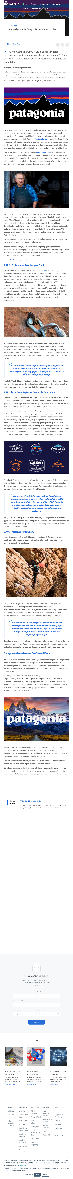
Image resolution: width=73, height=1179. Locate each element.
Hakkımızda (59, 1107)
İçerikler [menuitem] (25, 8)
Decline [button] (45, 1174)
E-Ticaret (22, 1124)
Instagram (58, 1128)
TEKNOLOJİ (53, 1068)
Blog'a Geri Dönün (15, 44)
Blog (44, 1131)
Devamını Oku (10, 1085)
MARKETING (8, 1068)
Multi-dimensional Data (35, 1132)
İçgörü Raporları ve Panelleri (47, 1113)
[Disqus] (36, 840)
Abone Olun (47, 1135)
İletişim (57, 1121)
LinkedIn (58, 1124)
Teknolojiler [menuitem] (56, 4)
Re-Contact (35, 1139)
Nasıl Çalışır (35, 1127)
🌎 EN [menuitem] (25, 4)
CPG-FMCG (23, 1121)
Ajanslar (22, 1111)
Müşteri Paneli (36, 1117)
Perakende (23, 1146)
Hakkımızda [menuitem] (36, 8)
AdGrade (11, 1111)
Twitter (57, 1132)
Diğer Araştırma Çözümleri (11, 1123)
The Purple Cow (41, 139)
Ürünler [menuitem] (33, 4)
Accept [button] (37, 1174)
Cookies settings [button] (28, 1174)
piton (43, 270)
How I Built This (43, 152)
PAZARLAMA (12, 25)
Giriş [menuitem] (46, 8)
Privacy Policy (23, 1165)
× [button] (68, 1157)
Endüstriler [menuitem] (44, 4)
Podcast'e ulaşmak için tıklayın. (16, 260)
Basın (56, 1111)
